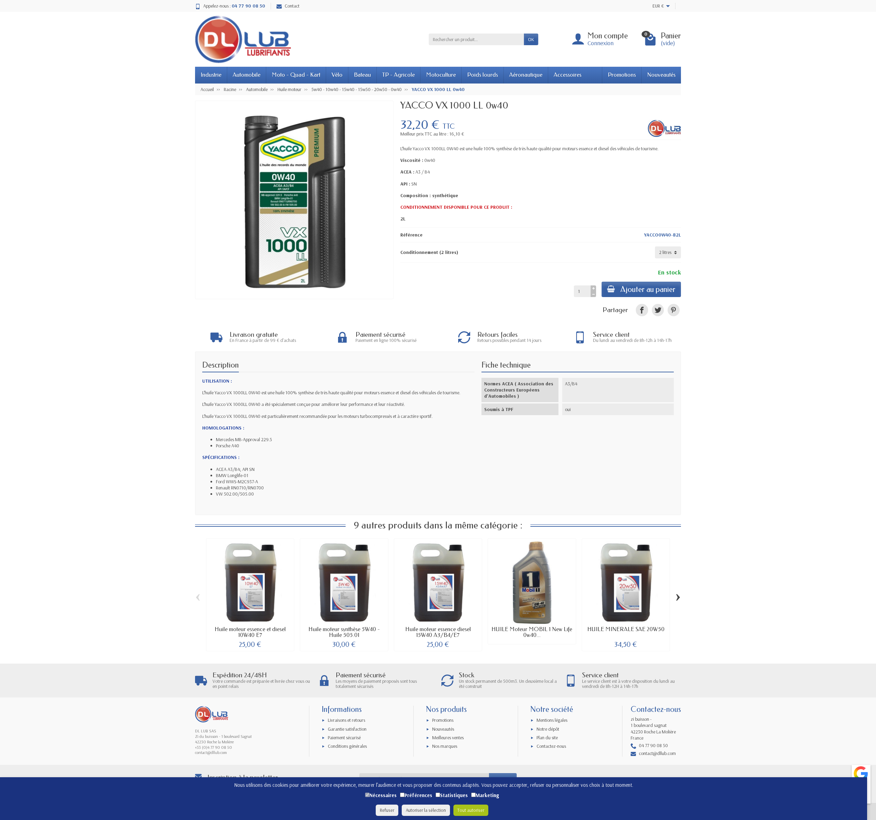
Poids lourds (482, 75)
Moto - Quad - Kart (296, 75)
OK (531, 39)
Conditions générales (347, 746)
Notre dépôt (548, 729)
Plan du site (547, 737)
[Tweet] (658, 310)
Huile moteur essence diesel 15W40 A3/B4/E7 (438, 632)
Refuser (387, 810)
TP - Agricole (398, 75)
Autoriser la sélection (426, 810)
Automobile (246, 75)
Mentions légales (552, 720)
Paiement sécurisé (344, 737)
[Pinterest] (674, 310)
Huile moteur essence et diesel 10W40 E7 (250, 632)
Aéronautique (525, 75)
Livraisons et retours (346, 720)
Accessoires (567, 75)
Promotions (622, 75)
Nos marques (444, 746)
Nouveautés (661, 75)
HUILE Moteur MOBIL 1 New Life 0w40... (531, 632)
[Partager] (642, 310)
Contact (292, 6)
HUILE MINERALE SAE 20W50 (626, 629)
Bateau (362, 75)
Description (220, 365)
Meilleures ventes (448, 737)
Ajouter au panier (647, 289)
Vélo (337, 75)
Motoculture (441, 75)
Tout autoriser (471, 810)
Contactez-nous (551, 746)
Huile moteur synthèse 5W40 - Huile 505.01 (344, 632)
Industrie (211, 75)
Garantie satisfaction (347, 729)
